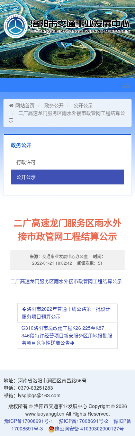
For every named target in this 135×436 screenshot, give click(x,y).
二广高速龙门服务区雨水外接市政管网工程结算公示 (66, 281)
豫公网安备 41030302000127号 (89, 428)
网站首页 (25, 105)
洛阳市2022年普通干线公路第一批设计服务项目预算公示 (66, 312)
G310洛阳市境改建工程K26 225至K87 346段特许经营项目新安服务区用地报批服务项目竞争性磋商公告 (66, 335)
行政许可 (26, 161)
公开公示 (83, 105)
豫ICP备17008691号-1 (28, 420)
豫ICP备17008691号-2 (83, 420)
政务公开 (54, 105)
